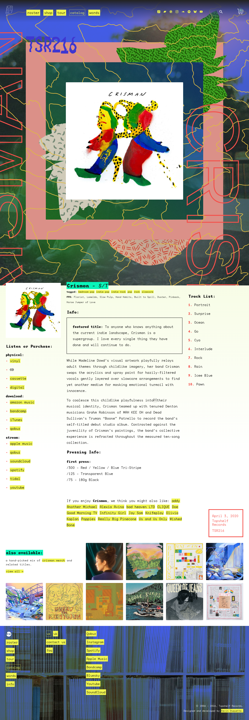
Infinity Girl (113, 513)
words (94, 13)
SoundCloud (96, 692)
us (48, 634)
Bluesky (93, 675)
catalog (77, 13)
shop (48, 13)
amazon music (22, 402)
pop (130, 291)
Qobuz (91, 634)
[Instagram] (177, 11)
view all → (14, 571)
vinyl (15, 361)
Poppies (88, 519)
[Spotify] (189, 11)
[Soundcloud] (183, 11)
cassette (18, 378)
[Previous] (12, 332)
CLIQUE (163, 507)
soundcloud (20, 461)
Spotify (93, 650)
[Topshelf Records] (9, 635)
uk (55, 634)
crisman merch (53, 560)
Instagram (95, 642)
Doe (175, 507)
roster (33, 13)
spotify (17, 470)
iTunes (16, 420)
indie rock (118, 291)
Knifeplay (154, 513)
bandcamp (18, 411)
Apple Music (97, 659)
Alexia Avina (112, 507)
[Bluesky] (195, 11)
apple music (21, 443)
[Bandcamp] (165, 11)
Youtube (93, 684)
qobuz (15, 428)
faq (49, 650)
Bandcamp (94, 667)
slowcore (147, 291)
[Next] (55, 332)
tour (61, 13)
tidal (15, 478)
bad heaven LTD (141, 507)
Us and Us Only (153, 519)
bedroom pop (86, 291)
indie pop (102, 291)
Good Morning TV (82, 513)
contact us (56, 642)
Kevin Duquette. (232, 710)
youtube (17, 487)
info (10, 684)
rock (137, 291)
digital (17, 387)
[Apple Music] (159, 11)
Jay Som (136, 513)
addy (176, 501)
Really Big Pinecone (117, 519)
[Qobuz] (171, 11)
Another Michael (82, 507)
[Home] (14, 12)
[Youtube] (201, 11)
